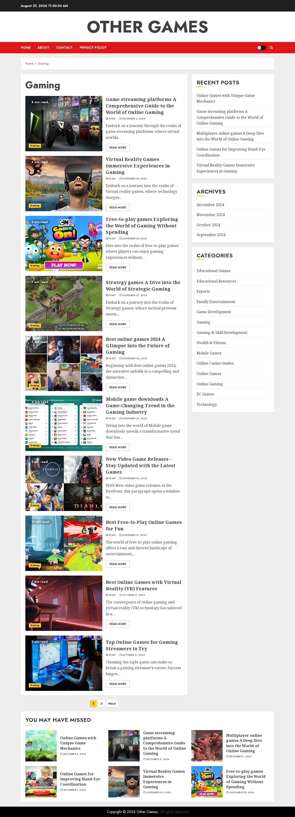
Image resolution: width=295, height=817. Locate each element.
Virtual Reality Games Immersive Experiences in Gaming (138, 165)
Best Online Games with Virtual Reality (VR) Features (143, 585)
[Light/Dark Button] (261, 47)
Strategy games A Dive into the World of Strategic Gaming (143, 285)
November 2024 (211, 214)
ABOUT (43, 47)
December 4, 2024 (74, 754)
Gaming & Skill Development (222, 332)
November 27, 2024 (134, 295)
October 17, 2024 (133, 595)
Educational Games (213, 270)
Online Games (209, 373)
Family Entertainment (216, 301)
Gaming (35, 145)
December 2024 (210, 204)
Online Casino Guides (215, 363)
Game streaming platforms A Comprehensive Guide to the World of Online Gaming (141, 105)
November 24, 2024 (134, 478)
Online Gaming (210, 383)
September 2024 (211, 234)
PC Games (205, 394)
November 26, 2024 (134, 358)
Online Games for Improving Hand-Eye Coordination (80, 779)
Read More (117, 148)
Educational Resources (216, 281)
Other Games (147, 27)
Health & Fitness (211, 342)
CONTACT (64, 47)
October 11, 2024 (133, 655)
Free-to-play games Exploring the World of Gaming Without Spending (142, 225)
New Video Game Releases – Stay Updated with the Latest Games (140, 465)
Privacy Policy (93, 47)
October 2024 (208, 224)
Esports (203, 291)
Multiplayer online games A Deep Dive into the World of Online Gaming (244, 743)
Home (26, 47)
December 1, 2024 (240, 756)
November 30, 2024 (134, 178)
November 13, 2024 (134, 535)
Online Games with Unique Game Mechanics (78, 743)
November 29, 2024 (134, 238)
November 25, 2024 (134, 418)
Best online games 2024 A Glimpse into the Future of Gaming (138, 345)
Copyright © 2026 (122, 811)
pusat (112, 118)
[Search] (271, 47)
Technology (207, 404)
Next (112, 703)
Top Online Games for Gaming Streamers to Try (142, 645)
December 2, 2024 (133, 118)
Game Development (214, 312)
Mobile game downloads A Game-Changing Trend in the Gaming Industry (140, 405)
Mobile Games (209, 353)
